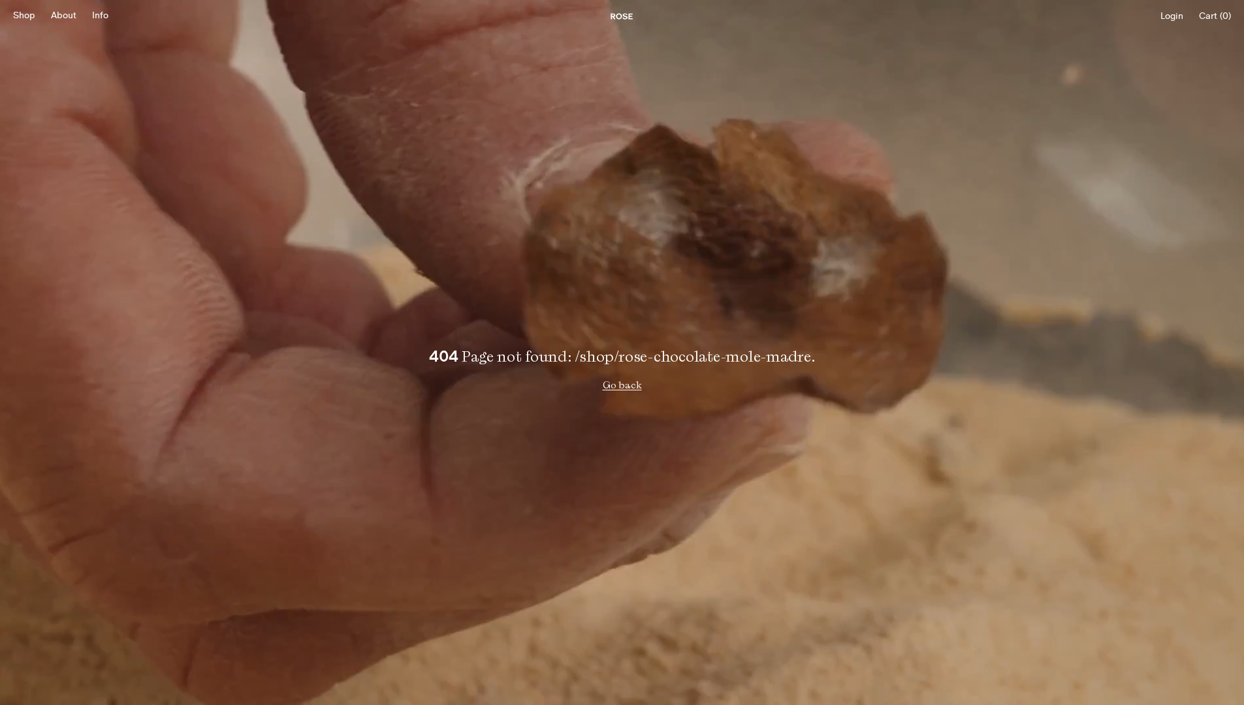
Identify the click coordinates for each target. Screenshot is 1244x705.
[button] (24, 16)
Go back (622, 385)
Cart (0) (1215, 16)
